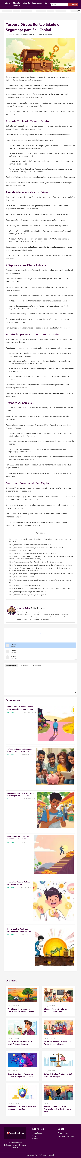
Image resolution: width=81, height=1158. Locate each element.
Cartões (48, 3)
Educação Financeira (45, 35)
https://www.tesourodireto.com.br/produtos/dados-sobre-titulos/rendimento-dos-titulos (40, 565)
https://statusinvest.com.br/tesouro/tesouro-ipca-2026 (28, 595)
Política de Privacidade (66, 1136)
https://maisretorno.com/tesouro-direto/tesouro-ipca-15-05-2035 (32, 553)
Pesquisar (73, 4)
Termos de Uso (63, 1133)
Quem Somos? (37, 1133)
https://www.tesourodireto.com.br (21, 577)
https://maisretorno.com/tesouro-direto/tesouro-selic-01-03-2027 (32, 545)
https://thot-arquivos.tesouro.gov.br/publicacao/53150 (28, 592)
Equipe (34, 1136)
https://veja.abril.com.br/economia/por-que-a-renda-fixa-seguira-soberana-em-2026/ (39, 589)
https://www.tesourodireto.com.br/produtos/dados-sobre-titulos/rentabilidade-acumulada (41, 574)
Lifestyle (26, 3)
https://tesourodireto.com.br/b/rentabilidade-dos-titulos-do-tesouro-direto (36, 562)
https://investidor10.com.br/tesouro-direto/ (24, 585)
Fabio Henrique (28, 35)
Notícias (7, 3)
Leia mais (12, 712)
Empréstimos (37, 3)
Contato (35, 1139)
